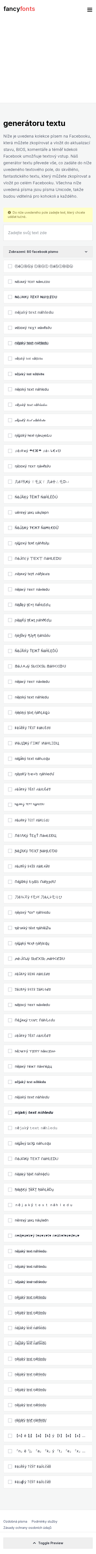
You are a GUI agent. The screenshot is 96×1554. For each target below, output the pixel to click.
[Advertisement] (48, 61)
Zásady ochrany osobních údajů (27, 1528)
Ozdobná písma (15, 1521)
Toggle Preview (50, 1543)
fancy (19, 8)
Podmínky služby (44, 1521)
